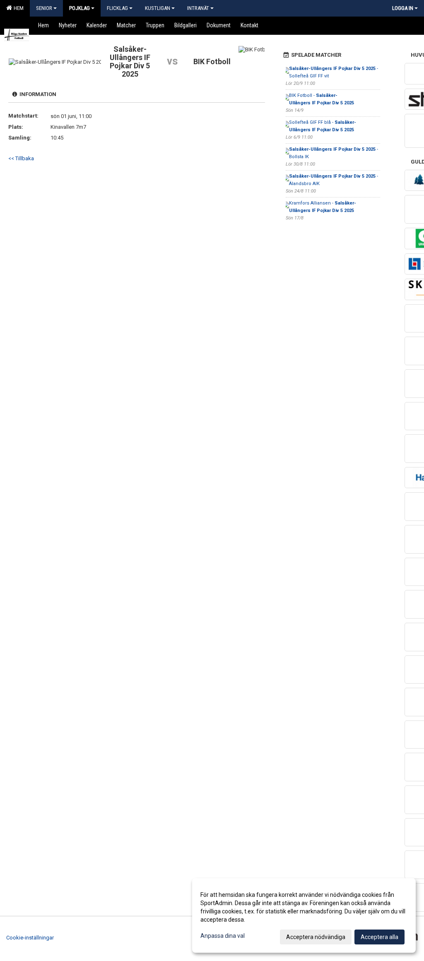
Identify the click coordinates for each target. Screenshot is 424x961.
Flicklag (117, 8)
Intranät (198, 8)
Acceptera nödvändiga (315, 937)
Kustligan (157, 8)
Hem (17, 8)
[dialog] (304, 915)
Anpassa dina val (222, 935)
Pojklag (79, 8)
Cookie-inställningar (30, 938)
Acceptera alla (379, 937)
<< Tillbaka (21, 158)
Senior (44, 8)
